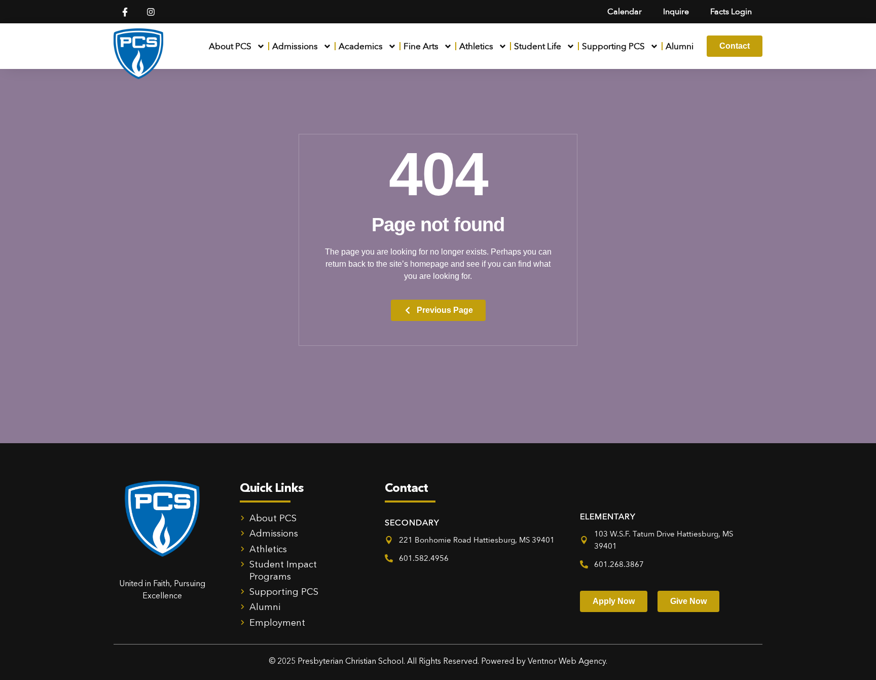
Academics (361, 46)
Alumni (680, 46)
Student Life (537, 46)
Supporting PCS (613, 46)
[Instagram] (150, 12)
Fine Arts (421, 46)
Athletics (476, 46)
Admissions (295, 46)
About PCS (230, 46)
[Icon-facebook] (125, 12)
